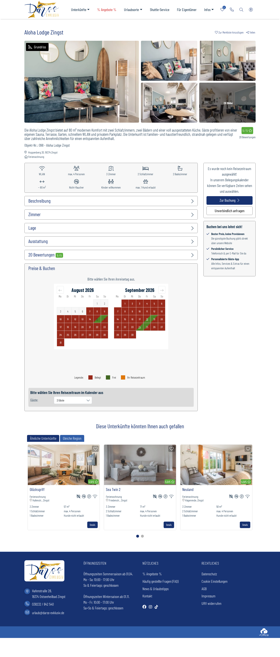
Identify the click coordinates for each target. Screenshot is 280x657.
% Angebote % (106, 9)
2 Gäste (60, 400)
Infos (207, 9)
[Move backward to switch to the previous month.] (60, 290)
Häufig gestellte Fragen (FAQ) (160, 581)
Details (92, 524)
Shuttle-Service (159, 9)
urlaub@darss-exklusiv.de (48, 612)
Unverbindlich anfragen (229, 210)
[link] (232, 9)
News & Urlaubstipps (155, 588)
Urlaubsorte (131, 9)
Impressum (208, 596)
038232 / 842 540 (43, 604)
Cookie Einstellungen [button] (214, 581)
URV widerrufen (211, 603)
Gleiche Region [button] (72, 438)
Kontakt (147, 596)
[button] (230, 32)
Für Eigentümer (187, 9)
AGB (204, 588)
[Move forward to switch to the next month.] (161, 290)
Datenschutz (209, 573)
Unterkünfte (78, 9)
